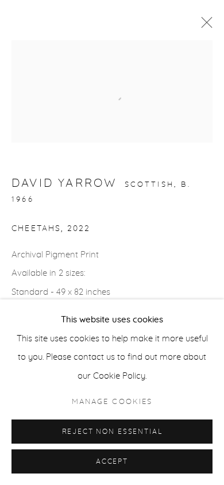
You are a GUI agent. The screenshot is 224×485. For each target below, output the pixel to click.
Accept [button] (112, 462)
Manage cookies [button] (112, 402)
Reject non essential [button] (112, 432)
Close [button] (204, 25)
